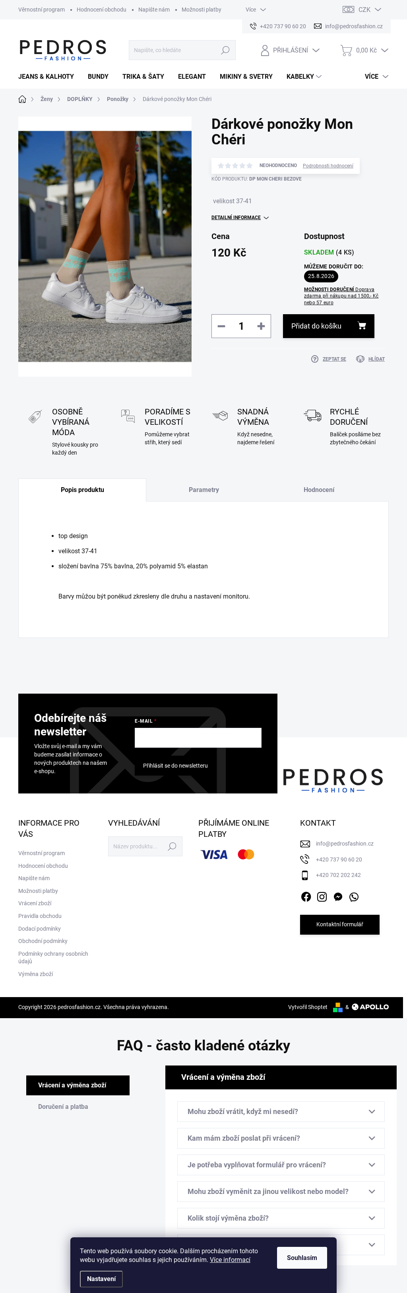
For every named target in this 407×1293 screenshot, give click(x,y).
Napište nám (154, 9)
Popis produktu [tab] (82, 490)
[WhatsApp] (354, 895)
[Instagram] (322, 895)
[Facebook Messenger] (338, 895)
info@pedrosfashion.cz (345, 843)
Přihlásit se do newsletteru (175, 765)
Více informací (230, 1260)
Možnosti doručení (341, 296)
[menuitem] (49, 77)
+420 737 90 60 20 (339, 859)
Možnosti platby (201, 9)
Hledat (225, 50)
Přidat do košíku (316, 326)
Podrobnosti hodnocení (328, 166)
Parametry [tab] (204, 490)
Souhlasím (302, 1258)
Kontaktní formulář (339, 924)
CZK (364, 10)
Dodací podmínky (39, 929)
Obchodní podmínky (43, 941)
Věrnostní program (41, 9)
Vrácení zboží (34, 903)
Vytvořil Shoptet (308, 1007)
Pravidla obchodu (40, 916)
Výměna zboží (35, 974)
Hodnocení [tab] (319, 490)
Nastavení (101, 1279)
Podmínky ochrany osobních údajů (53, 958)
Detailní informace (236, 217)
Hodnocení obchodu (101, 9)
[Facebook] (306, 895)
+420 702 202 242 (338, 875)
